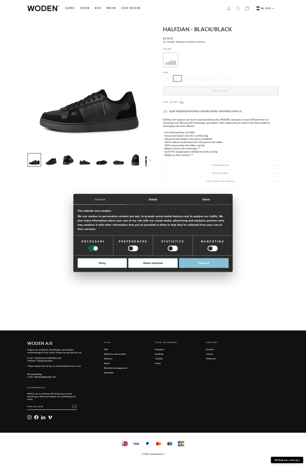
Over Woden (130, 8)
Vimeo (158, 363)
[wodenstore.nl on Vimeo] (50, 417)
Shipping (180, 42)
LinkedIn (159, 358)
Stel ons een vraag (220, 181)
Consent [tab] (100, 199)
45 (216, 78)
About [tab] (206, 199)
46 (225, 78)
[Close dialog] (301, 392)
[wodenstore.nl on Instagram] (29, 417)
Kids (98, 8)
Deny (102, 263)
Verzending (220, 165)
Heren (84, 8)
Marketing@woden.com (45, 377)
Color (167, 49)
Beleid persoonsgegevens (115, 368)
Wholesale (211, 358)
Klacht (107, 363)
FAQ (106, 349)
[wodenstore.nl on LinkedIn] (43, 417)
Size (166, 72)
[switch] (133, 248)
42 (187, 78)
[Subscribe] (74, 406)
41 (177, 78)
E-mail (263, 427)
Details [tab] (153, 199)
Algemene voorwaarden (115, 354)
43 (196, 78)
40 (167, 78)
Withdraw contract (287, 460)
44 (206, 78)
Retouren (108, 358)
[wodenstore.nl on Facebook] (36, 417)
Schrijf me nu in (258, 455)
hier (274, 445)
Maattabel (109, 372)
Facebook (159, 354)
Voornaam (224, 427)
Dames (70, 8)
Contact (209, 354)
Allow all (203, 263)
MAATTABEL (221, 173)
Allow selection (153, 263)
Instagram (159, 349)
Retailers (210, 349)
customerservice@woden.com (47, 358)
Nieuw (111, 8)
